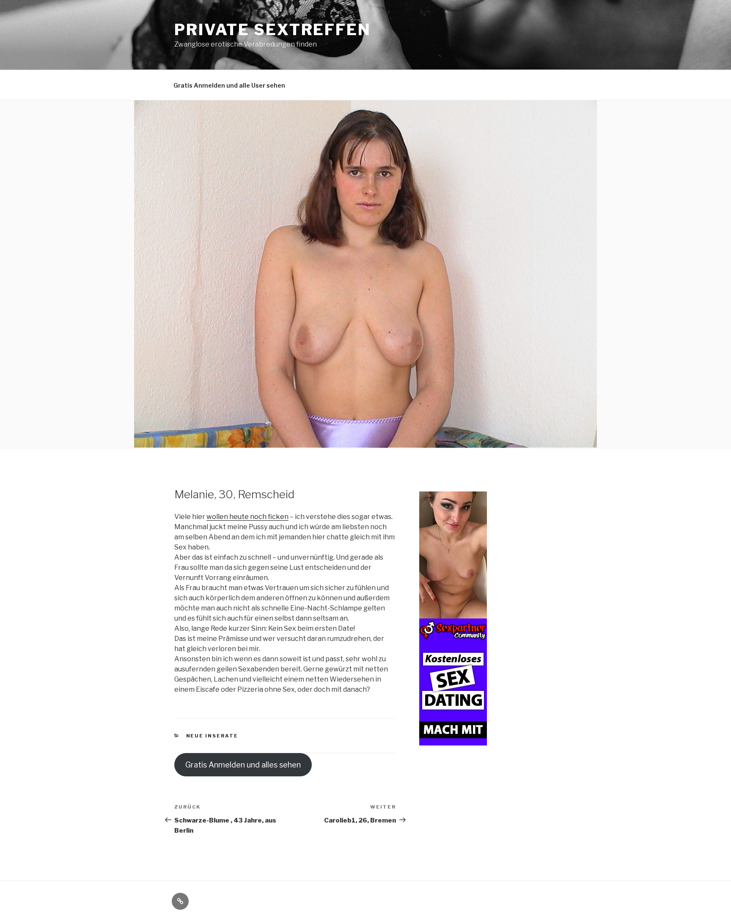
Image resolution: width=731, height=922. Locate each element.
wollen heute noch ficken (247, 517)
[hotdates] (453, 740)
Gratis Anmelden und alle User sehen (229, 85)
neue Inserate (212, 736)
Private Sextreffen (272, 29)
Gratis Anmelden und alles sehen (243, 764)
